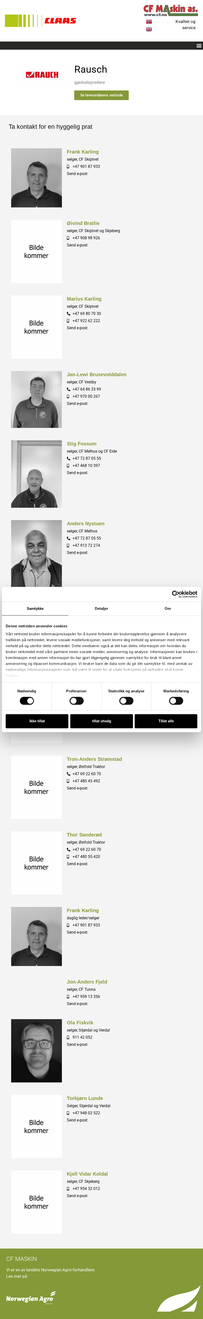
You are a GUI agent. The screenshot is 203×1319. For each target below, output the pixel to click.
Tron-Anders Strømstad (94, 759)
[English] (149, 30)
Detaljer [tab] (101, 608)
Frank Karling (83, 151)
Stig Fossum (82, 443)
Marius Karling (84, 299)
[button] (199, 46)
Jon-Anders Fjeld (87, 982)
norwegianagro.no (45, 1276)
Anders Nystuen (85, 523)
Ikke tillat (37, 721)
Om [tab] (168, 608)
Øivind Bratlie (83, 223)
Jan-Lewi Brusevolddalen (97, 374)
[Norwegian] (149, 23)
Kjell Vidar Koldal (87, 1174)
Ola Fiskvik (80, 1022)
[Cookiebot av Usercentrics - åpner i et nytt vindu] (175, 594)
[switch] (77, 701)
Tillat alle (166, 721)
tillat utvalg (101, 721)
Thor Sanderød (84, 834)
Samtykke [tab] (35, 608)
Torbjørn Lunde (85, 1098)
